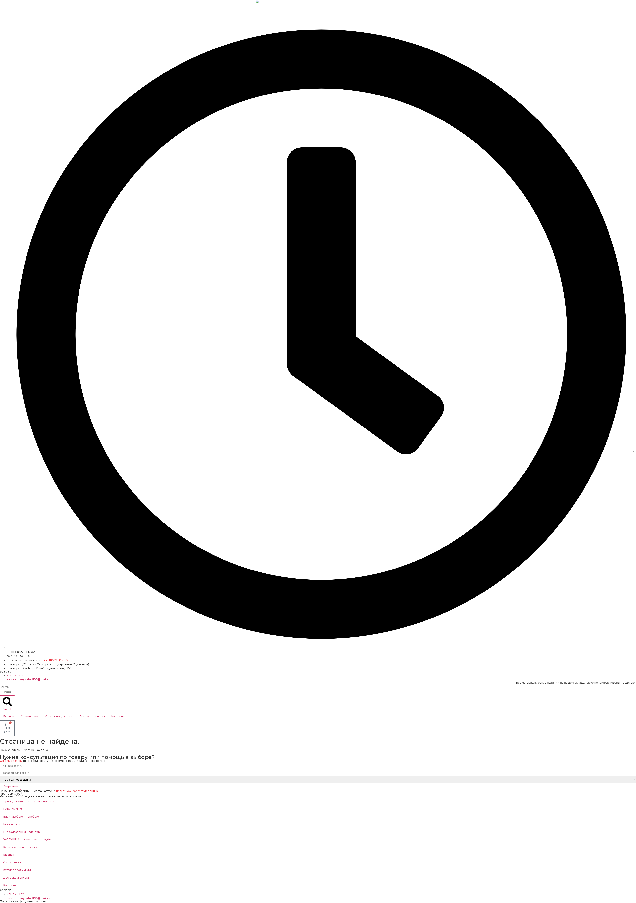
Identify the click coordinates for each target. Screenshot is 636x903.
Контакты (117, 716)
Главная (8, 716)
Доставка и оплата (92, 716)
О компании (29, 716)
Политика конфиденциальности (23, 901)
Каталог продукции (59, 716)
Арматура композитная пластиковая (28, 801)
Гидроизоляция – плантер (21, 831)
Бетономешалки (14, 809)
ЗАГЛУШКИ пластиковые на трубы (27, 839)
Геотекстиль (11, 824)
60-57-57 (5, 671)
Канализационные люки (20, 847)
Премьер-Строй (11, 793)
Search (4, 687)
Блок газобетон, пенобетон (22, 816)
